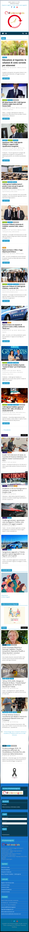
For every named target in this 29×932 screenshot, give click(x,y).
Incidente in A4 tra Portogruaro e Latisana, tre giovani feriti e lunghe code (14, 490)
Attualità (4, 100)
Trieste (9, 517)
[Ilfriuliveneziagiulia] (2, 33)
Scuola (15, 182)
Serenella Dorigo (15, 688)
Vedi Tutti (24, 435)
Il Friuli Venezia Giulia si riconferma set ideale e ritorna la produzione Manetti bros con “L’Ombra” (14, 717)
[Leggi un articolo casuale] (26, 33)
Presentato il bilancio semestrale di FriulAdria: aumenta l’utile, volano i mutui (13, 226)
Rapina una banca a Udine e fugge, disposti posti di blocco (12, 251)
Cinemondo (5, 712)
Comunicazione (5, 372)
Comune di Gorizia (5, 891)
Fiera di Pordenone (5, 869)
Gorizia (9, 452)
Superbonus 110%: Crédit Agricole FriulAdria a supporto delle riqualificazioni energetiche (12, 144)
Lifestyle (4, 57)
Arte (4, 678)
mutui (10, 231)
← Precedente (6, 430)
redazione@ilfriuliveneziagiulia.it (8, 907)
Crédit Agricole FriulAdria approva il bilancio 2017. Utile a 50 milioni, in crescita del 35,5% (12, 409)
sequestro (4, 332)
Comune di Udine (5, 887)
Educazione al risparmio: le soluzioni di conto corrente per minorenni (14, 62)
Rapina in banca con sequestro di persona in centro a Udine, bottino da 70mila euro (13, 326)
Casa (23, 148)
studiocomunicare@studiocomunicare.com (11, 914)
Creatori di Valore (12, 372)
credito (8, 109)
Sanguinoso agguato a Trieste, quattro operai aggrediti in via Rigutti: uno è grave (13, 554)
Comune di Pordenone (6, 889)
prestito (11, 191)
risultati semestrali (15, 231)
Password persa (5, 834)
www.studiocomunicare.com (7, 911)
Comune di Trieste (5, 885)
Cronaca (4, 322)
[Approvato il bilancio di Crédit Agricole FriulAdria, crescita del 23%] (14, 268)
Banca (20, 67)
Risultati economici (14, 292)
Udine (4, 247)
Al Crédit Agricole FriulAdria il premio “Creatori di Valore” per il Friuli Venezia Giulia (14, 367)
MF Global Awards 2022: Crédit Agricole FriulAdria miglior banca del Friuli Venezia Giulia (14, 104)
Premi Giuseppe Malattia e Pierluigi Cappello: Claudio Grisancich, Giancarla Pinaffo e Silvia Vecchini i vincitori (13, 650)
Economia (10, 100)
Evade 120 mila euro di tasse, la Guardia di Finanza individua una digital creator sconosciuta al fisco (14, 457)
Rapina (22, 253)
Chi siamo (4, 804)
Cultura (4, 644)
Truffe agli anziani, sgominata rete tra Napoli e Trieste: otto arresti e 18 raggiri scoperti (13, 522)
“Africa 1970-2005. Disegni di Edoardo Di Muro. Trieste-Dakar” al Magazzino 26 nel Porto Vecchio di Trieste (14, 684)
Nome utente (5, 817)
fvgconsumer (14, 67)
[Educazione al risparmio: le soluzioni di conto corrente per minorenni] (14, 41)
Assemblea (20, 412)
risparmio (4, 69)
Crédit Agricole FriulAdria (7, 149)
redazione (13, 107)
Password (4, 821)
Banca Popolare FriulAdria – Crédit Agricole (11, 874)
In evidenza (16, 284)
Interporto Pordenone (6, 872)
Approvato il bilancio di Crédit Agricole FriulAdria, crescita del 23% (13, 287)
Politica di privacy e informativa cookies (11, 807)
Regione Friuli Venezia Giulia (7, 882)
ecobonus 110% (19, 149)
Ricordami (5, 826)
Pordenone (16, 100)
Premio (11, 109)
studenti (15, 191)
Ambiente (5, 140)
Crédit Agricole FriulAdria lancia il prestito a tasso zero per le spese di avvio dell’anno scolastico (12, 186)
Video (19, 712)
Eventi (9, 644)
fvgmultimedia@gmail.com (7, 909)
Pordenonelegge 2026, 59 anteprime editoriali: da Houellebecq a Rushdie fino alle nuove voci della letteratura (13, 751)
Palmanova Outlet (5, 867)
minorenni (24, 67)
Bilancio (22, 290)
